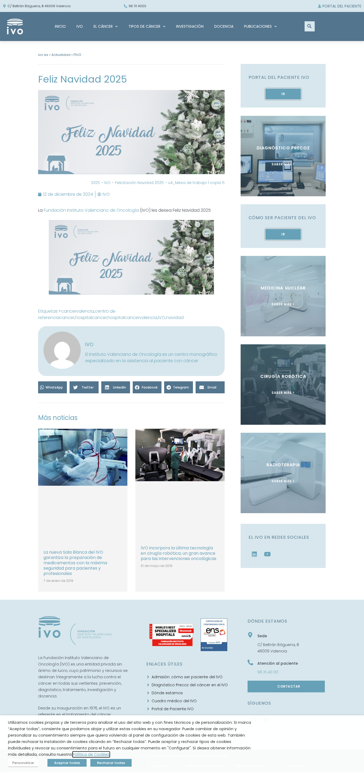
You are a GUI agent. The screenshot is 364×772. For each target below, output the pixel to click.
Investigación (190, 26)
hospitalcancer (91, 317)
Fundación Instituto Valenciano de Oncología (91, 210)
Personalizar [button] (23, 762)
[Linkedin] (254, 554)
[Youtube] (267, 554)
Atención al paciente (277, 663)
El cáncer (103, 26)
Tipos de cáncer (144, 26)
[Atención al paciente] (250, 662)
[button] (52, 387)
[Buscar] (310, 26)
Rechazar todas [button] (111, 762)
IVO (79, 26)
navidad (175, 317)
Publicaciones (258, 26)
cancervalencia (77, 311)
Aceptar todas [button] (67, 762)
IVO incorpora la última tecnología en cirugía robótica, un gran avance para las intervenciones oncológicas (178, 553)
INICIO (60, 26)
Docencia (223, 26)
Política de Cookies (91, 754)
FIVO (77, 54)
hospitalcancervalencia (132, 317)
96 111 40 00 (267, 672)
